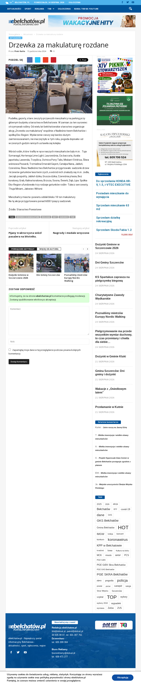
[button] (130, 9)
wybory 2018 (102, 603)
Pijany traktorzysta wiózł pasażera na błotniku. (25, 234)
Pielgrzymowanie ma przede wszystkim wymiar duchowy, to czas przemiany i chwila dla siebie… (113, 336)
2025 (99, 504)
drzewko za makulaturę (28, 217)
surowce (64, 217)
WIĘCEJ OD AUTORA (48, 249)
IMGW (100, 533)
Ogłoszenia (74, 2)
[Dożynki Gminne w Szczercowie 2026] (21, 263)
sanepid (118, 586)
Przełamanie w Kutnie (109, 406)
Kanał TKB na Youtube (86, 8)
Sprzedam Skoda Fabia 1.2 (114, 230)
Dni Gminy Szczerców (48, 274)
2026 (107, 504)
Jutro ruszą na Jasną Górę (115, 427)
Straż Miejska (102, 591)
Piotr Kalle (19, 51)
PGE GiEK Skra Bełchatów (111, 565)
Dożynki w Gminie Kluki (110, 356)
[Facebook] (122, 2)
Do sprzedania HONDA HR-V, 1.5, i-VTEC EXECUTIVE (113, 182)
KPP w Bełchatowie (109, 545)
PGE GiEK (101, 560)
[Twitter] (128, 2)
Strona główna (14, 34)
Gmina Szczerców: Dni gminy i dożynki (109, 372)
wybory (123, 596)
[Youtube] (133, 2)
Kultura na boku (122, 551)
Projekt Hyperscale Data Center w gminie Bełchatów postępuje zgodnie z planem (113, 461)
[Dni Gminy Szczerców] (48, 263)
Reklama (39, 8)
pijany (99, 580)
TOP (72, 217)
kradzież (100, 550)
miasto (108, 555)
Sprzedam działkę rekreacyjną (108, 219)
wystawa (100, 608)
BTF (115, 509)
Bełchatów (103, 509)
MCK (99, 555)
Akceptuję (122, 677)
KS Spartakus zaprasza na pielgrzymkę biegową (112, 279)
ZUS (119, 608)
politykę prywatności (51, 677)
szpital (100, 597)
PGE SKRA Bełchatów (112, 574)
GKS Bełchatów (107, 520)
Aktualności (14, 8)
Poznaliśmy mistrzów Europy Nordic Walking (75, 277)
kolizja (110, 534)
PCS (126, 555)
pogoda (109, 580)
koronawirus (118, 539)
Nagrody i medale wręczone (71, 232)
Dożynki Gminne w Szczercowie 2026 (19, 276)
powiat (99, 586)
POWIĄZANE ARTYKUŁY (22, 249)
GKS (110, 515)
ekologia (46, 217)
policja (122, 580)
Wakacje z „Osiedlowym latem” (110, 390)
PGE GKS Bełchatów (105, 569)
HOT (55, 217)
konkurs (100, 539)
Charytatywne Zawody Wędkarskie (109, 297)
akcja (115, 504)
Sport (28, 8)
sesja (128, 586)
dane (100, 515)
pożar (108, 586)
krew (110, 550)
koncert (120, 534)
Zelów (111, 608)
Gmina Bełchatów (105, 527)
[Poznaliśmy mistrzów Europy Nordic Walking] (76, 263)
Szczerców (117, 591)
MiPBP (118, 555)
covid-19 (125, 509)
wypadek (116, 603)
